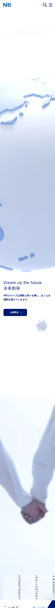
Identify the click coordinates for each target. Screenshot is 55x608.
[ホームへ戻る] (7, 5)
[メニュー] (51, 5)
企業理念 (14, 312)
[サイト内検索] (44, 5)
